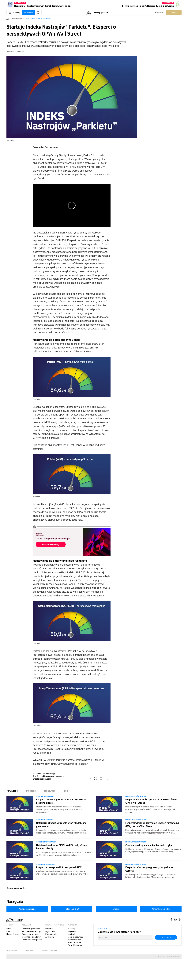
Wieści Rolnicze (74, 942)
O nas (8, 929)
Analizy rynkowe (101, 12)
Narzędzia (14, 901)
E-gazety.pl (72, 931)
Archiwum (49, 937)
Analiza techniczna (27, 909)
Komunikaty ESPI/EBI (161, 909)
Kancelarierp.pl (74, 940)
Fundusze (116, 909)
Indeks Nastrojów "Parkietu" (39, 19)
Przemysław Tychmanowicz (45, 147)
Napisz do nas (12, 934)
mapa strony (11, 951)
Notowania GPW (72, 909)
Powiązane (12, 791)
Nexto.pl (71, 934)
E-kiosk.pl (72, 929)
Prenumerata (51, 934)
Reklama (49, 929)
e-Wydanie (158, 13)
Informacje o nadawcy (31, 937)
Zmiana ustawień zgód (32, 931)
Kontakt (9, 931)
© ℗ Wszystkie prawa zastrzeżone (48, 776)
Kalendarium (29, 951)
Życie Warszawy (75, 945)
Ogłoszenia (50, 931)
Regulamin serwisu (30, 934)
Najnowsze (49, 791)
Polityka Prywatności (31, 929)
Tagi (66, 791)
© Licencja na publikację (44, 774)
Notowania (28, 13)
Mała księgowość (75, 937)
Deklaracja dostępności (32, 940)
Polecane (31, 791)
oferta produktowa (48, 951)
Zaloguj (174, 13)
